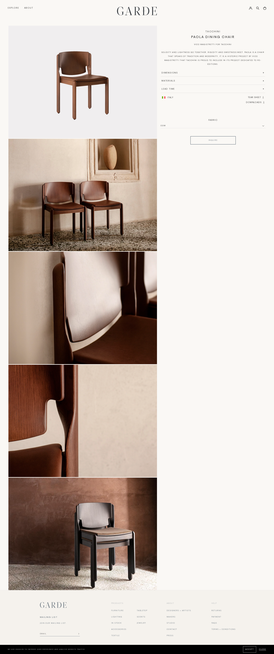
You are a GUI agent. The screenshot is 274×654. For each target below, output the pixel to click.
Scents (141, 617)
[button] (264, 9)
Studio (171, 623)
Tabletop (142, 611)
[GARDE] (137, 11)
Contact (172, 629)
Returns (216, 611)
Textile (115, 636)
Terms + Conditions (223, 629)
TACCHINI (212, 32)
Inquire (213, 140)
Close (262, 649)
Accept (249, 649)
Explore (13, 8)
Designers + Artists (179, 611)
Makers (171, 617)
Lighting (116, 617)
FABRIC (213, 120)
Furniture (117, 611)
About (28, 8)
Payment (216, 617)
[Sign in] (250, 9)
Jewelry (141, 623)
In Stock (116, 623)
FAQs (214, 623)
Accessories (118, 629)
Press (170, 636)
